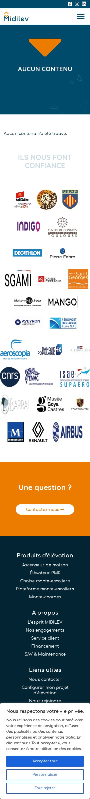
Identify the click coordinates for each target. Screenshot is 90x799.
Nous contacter (45, 679)
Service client (45, 638)
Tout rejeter (45, 788)
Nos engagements (45, 630)
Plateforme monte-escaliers (45, 589)
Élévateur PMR (45, 573)
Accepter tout (45, 761)
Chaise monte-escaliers (45, 581)
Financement (45, 646)
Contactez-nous (43, 509)
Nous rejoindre (45, 701)
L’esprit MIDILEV (45, 622)
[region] (45, 751)
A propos (45, 613)
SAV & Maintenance (45, 654)
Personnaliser (45, 775)
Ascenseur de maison (45, 565)
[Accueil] (16, 16)
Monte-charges (45, 597)
